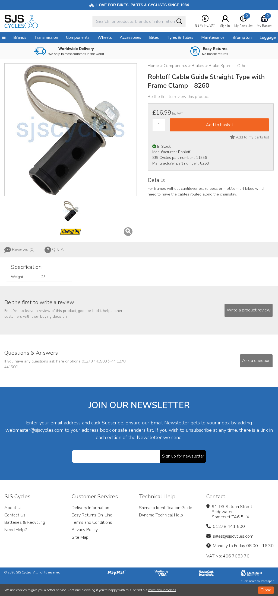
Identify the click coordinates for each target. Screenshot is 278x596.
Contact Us (15, 515)
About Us (13, 508)
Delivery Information (90, 508)
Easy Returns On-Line (92, 515)
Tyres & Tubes (180, 37)
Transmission (46, 37)
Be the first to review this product (178, 96)
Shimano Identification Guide (165, 508)
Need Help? (15, 530)
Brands (19, 37)
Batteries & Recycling (24, 522)
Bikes (154, 37)
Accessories (130, 37)
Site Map (80, 537)
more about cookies (162, 590)
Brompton (242, 37)
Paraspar (267, 581)
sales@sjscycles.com (233, 536)
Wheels (104, 37)
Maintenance (213, 37)
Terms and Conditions (92, 522)
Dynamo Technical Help (161, 515)
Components (78, 37)
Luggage (268, 37)
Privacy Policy (85, 530)
